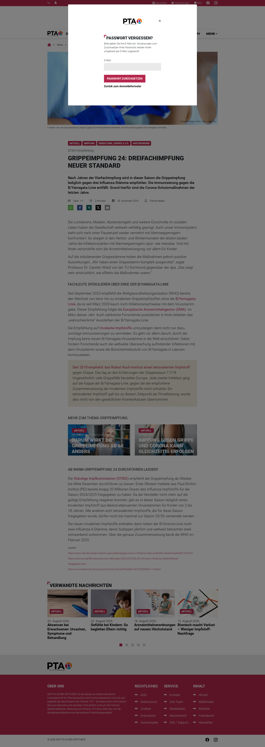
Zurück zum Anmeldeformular (122, 86)
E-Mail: (107, 60)
